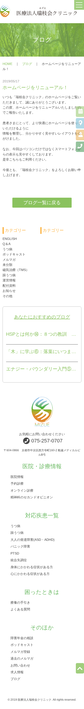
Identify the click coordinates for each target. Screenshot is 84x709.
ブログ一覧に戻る (42, 202)
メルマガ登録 (20, 651)
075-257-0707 (47, 441)
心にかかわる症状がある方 (30, 573)
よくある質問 (20, 609)
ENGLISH (10, 239)
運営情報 (9, 280)
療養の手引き (20, 602)
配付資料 (9, 285)
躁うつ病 (9, 275)
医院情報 (17, 477)
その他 (7, 296)
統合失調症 (18, 560)
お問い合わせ (20, 665)
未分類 (7, 265)
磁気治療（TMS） (16, 270)
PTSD (14, 553)
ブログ (27, 64)
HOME (7, 64)
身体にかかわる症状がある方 (31, 567)
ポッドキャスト (14, 254)
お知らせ (9, 291)
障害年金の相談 (21, 638)
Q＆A (6, 244)
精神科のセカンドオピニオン (31, 497)
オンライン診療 (21, 490)
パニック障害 (20, 546)
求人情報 (17, 672)
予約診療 (17, 483)
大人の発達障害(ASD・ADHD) (32, 539)
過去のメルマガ (21, 658)
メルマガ (9, 259)
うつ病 (7, 249)
